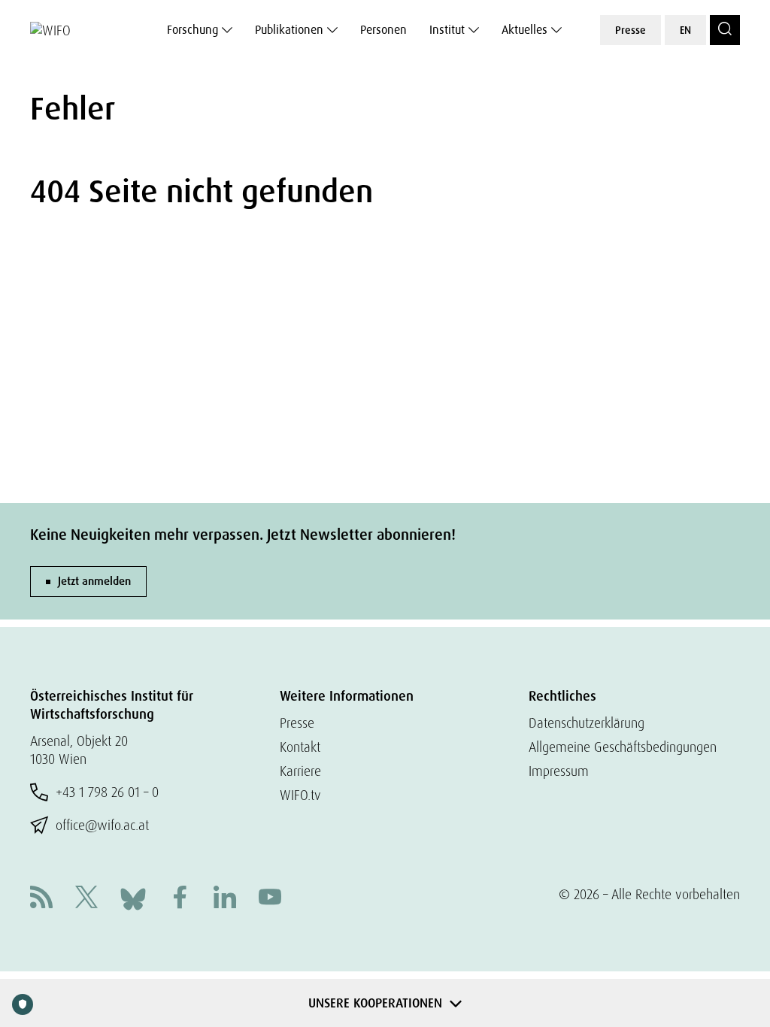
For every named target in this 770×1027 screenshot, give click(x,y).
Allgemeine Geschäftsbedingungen (623, 747)
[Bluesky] (133, 897)
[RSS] (41, 898)
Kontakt (300, 747)
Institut (447, 30)
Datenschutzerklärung (586, 723)
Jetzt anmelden (94, 581)
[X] (86, 898)
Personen (383, 30)
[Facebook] (179, 898)
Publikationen (289, 30)
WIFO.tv (300, 795)
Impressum (559, 771)
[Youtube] (270, 898)
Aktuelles (524, 30)
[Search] (725, 30)
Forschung (192, 30)
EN (685, 30)
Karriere (300, 771)
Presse (630, 30)
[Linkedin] (225, 898)
